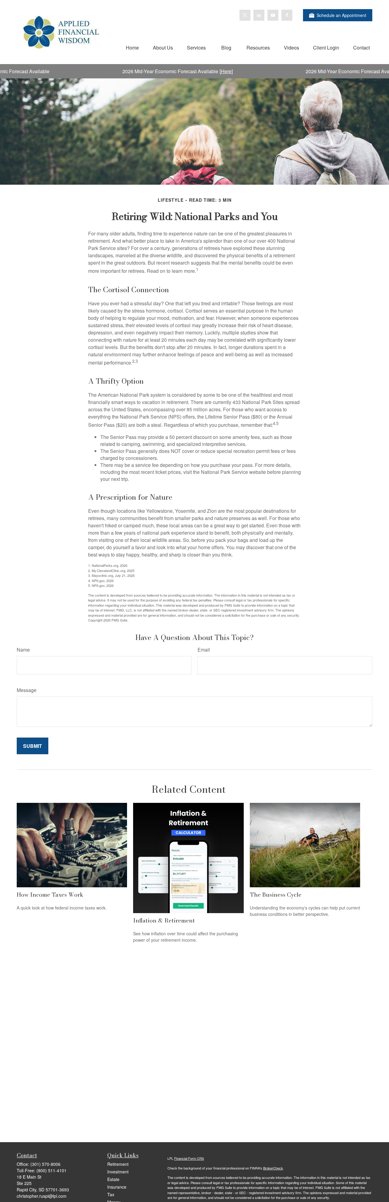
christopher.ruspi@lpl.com (42, 1196)
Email (204, 649)
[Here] (198, 71)
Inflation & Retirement (164, 920)
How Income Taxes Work (50, 894)
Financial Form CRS (189, 1158)
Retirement (118, 1164)
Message (26, 690)
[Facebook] (286, 15)
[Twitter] (244, 15)
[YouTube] (272, 15)
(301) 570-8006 (45, 1164)
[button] (132, 47)
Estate (113, 1179)
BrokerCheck (273, 1168)
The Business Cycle (275, 894)
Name (23, 649)
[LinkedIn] (258, 15)
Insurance (116, 1187)
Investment (118, 1172)
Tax (110, 1194)
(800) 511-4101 (51, 1170)
